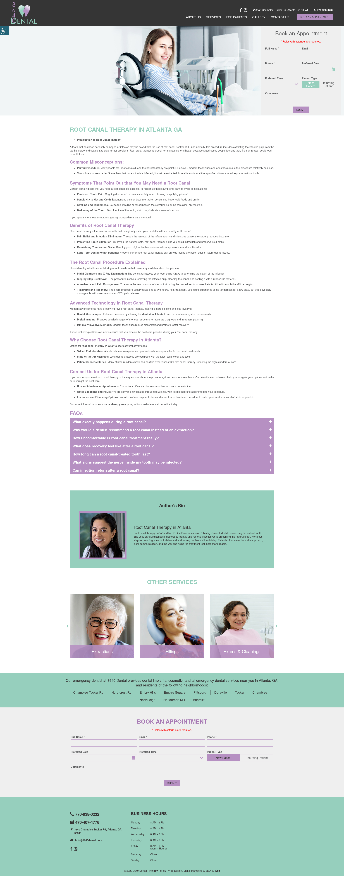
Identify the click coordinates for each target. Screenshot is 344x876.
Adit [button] (217, 870)
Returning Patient (328, 84)
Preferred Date (310, 63)
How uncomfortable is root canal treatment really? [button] (116, 437)
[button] (4, 30)
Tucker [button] (239, 692)
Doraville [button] (220, 692)
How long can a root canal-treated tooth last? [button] (111, 454)
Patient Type (309, 78)
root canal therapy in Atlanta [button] (99, 346)
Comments (271, 93)
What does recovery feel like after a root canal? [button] (113, 445)
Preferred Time (274, 78)
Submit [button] (301, 110)
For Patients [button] (236, 17)
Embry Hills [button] (148, 692)
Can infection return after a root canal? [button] (106, 470)
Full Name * (272, 48)
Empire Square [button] (174, 692)
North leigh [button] (147, 699)
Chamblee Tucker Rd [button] (88, 692)
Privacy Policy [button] (157, 870)
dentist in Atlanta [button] (152, 314)
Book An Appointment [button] (315, 17)
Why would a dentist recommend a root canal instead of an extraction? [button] (133, 429)
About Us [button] (193, 17)
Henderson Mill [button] (174, 699)
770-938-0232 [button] (324, 10)
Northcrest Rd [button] (121, 692)
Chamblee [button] (259, 692)
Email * (306, 48)
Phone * (270, 63)
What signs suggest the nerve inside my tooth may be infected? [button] (127, 462)
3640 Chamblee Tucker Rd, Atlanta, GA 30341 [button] (281, 10)
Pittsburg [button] (200, 692)
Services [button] (213, 17)
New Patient (310, 84)
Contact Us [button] (280, 17)
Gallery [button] (259, 17)
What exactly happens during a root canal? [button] (109, 421)
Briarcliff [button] (199, 699)
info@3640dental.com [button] (88, 840)
